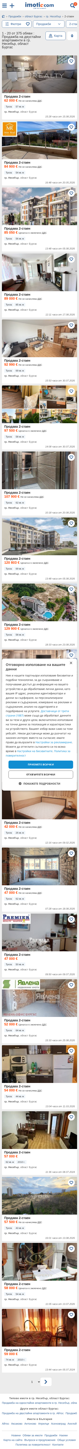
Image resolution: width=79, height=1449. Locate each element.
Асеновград (58, 1423)
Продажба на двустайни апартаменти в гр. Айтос (33, 1413)
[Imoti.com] (3, 16)
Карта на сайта (12, 1440)
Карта (58, 35)
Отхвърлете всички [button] (40, 774)
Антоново (30, 1423)
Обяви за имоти (33, 1435)
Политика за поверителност (33, 1444)
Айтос (5, 1423)
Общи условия (66, 1440)
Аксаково (16, 1423)
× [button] (70, 662)
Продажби (50, 1435)
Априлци (43, 1423)
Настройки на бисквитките (35, 751)
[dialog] (39, 724)
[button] (39, 783)
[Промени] (59, 24)
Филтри (16, 24)
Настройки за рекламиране (53, 742)
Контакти (57, 1444)
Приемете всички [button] (41, 764)
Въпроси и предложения (39, 1440)
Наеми (63, 1435)
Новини (16, 1435)
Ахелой (72, 1423)
